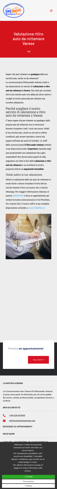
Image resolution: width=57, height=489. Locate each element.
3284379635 (18, 195)
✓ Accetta (28, 477)
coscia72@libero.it (36, 208)
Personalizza (28, 481)
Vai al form (38, 359)
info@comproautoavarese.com (22, 421)
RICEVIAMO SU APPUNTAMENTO (17, 426)
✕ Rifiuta (28, 486)
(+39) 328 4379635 (17, 415)
